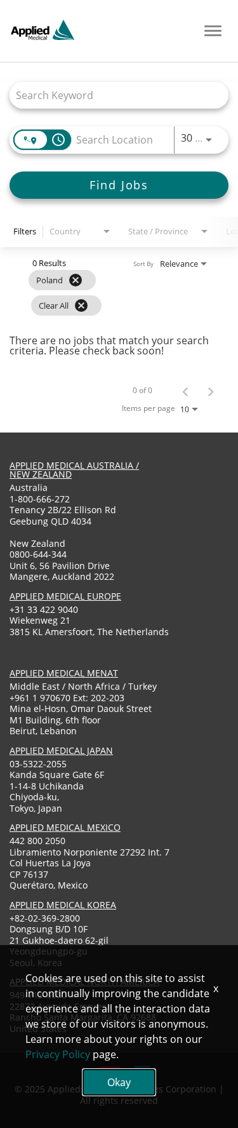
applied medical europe (65, 596)
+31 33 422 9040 (44, 609)
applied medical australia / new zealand (74, 469)
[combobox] (112, 95)
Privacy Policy (57, 1054)
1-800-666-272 (40, 499)
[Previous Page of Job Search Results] (185, 390)
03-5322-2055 (38, 764)
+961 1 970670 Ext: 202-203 (67, 698)
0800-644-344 (38, 554)
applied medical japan (61, 750)
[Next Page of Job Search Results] (210, 390)
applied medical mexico (65, 827)
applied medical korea (63, 905)
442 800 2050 (37, 841)
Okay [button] (119, 1082)
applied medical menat (64, 673)
